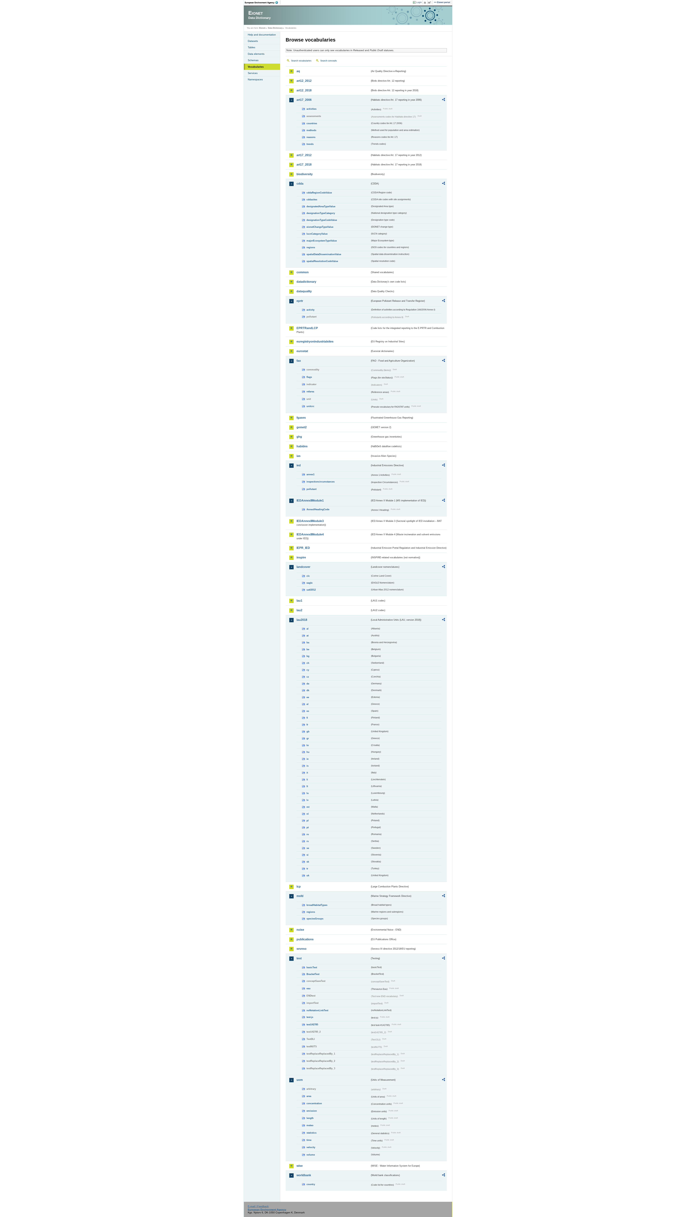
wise (300, 1165)
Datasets (253, 41)
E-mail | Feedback (258, 1206)
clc (308, 576)
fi (307, 717)
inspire (301, 557)
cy (307, 670)
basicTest (311, 967)
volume (310, 1154)
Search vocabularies (301, 61)
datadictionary (306, 281)
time (308, 1140)
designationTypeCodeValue (321, 220)
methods (311, 130)
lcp (299, 886)
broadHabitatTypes (316, 905)
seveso (301, 948)
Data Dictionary (275, 28)
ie (307, 759)
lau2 (299, 610)
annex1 (310, 474)
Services (253, 73)
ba (307, 642)
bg (307, 656)
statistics (311, 1132)
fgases (301, 417)
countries (311, 123)
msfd (300, 896)
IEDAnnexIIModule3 (310, 521)
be (307, 649)
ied (299, 465)
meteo (309, 1125)
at (307, 635)
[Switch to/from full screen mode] (430, 2)
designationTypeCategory (320, 213)
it (307, 772)
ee (307, 697)
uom (300, 1079)
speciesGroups (314, 918)
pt (307, 827)
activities (311, 109)
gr (307, 738)
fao (299, 360)
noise (300, 929)
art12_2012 (304, 80)
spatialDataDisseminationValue (323, 254)
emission (311, 1110)
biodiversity (305, 174)
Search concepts (328, 61)
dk (307, 690)
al (307, 628)
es (307, 711)
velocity (310, 1147)
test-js (309, 1017)
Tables (251, 47)
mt (307, 807)
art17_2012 (304, 155)
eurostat (302, 351)
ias (299, 455)
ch (307, 663)
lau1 (299, 600)
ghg (299, 436)
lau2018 (302, 619)
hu (307, 752)
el (307, 704)
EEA (262, 2)
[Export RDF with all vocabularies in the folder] (443, 100)
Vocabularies (256, 66)
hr (307, 745)
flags (309, 377)
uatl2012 (311, 589)
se (307, 848)
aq (298, 71)
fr (307, 724)
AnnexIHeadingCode (317, 509)
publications (305, 939)
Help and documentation (262, 34)
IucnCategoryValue (317, 233)
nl (307, 813)
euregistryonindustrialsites (315, 341)
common (303, 272)
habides (302, 446)
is (307, 765)
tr (307, 868)
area (308, 1096)
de (307, 683)
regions (310, 247)
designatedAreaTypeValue (320, 206)
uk (307, 875)
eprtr (300, 300)
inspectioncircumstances (320, 481)
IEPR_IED (303, 547)
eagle (309, 582)
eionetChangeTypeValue (319, 227)
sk (307, 861)
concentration (314, 1103)
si (307, 854)
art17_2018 (304, 164)
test (299, 958)
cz (307, 676)
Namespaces (255, 79)
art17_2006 (304, 99)
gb (307, 731)
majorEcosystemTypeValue (321, 240)
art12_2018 (304, 90)
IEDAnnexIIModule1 (310, 500)
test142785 (312, 1024)
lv (307, 800)
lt (307, 786)
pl (307, 820)
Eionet (262, 28)
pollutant (311, 489)
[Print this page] (425, 2)
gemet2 (302, 427)
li (307, 779)
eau (308, 988)
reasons (310, 137)
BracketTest (312, 974)
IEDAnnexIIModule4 (310, 534)
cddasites (311, 199)
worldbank (304, 1175)
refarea (310, 391)
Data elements (256, 53)
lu (307, 793)
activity (310, 309)
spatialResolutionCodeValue (322, 261)
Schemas (253, 60)
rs (307, 841)
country (310, 1184)
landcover (303, 566)
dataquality (304, 291)
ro (307, 834)
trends (310, 144)
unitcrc (310, 406)
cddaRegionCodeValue (319, 192)
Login (419, 2)
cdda (300, 183)
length (310, 1118)
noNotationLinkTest (317, 1010)
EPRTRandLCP (307, 328)
